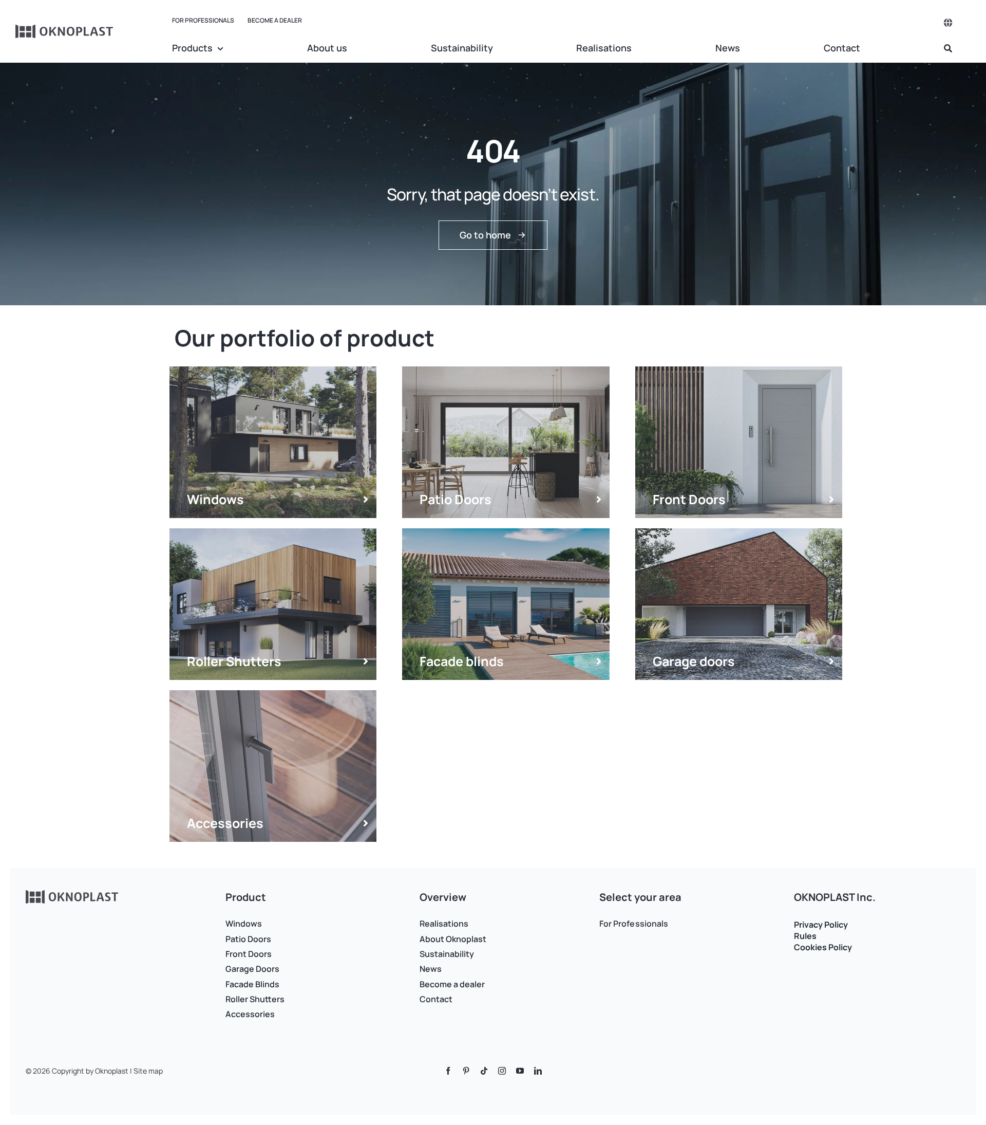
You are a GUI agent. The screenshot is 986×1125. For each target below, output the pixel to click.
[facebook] (448, 1071)
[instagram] (502, 1071)
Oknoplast (111, 1071)
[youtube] (520, 1071)
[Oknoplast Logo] (64, 29)
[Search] (948, 49)
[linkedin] (538, 1071)
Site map (148, 1071)
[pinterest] (466, 1071)
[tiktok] (484, 1071)
